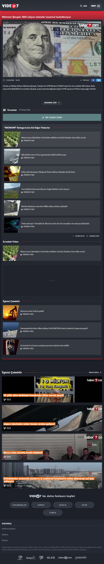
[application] (52, 282)
